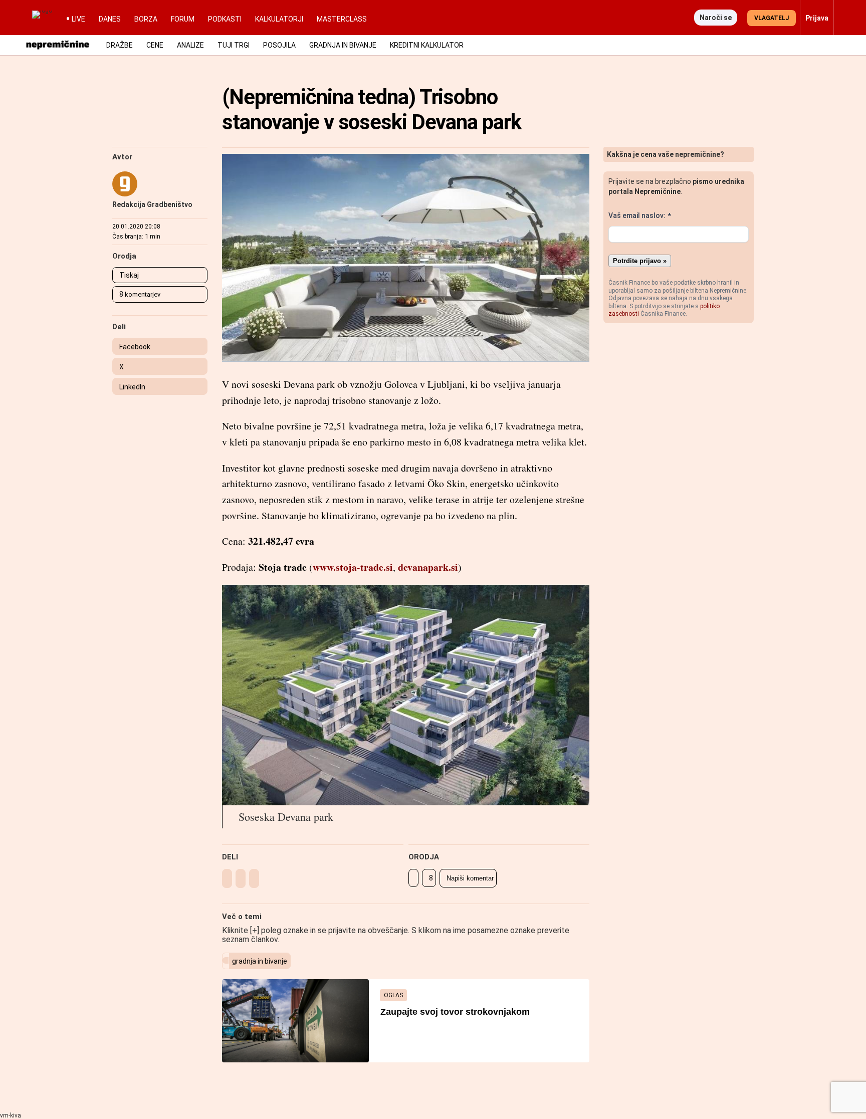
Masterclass (342, 19)
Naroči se (716, 18)
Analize (190, 45)
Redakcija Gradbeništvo (152, 204)
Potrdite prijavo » (640, 261)
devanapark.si (428, 567)
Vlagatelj (771, 18)
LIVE (78, 19)
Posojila (279, 45)
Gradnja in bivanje (342, 45)
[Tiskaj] (413, 878)
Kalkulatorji (279, 19)
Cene (154, 45)
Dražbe (119, 45)
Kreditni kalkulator (427, 45)
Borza (145, 19)
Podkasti (225, 19)
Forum (182, 19)
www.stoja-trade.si (353, 567)
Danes (110, 19)
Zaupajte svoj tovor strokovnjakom (455, 1012)
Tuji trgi (234, 45)
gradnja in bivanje (259, 961)
